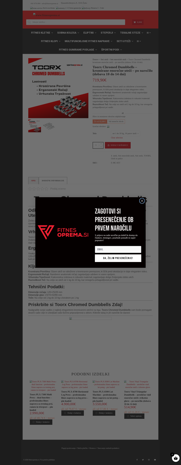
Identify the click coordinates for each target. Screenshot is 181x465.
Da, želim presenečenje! (118, 258)
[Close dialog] (142, 200)
